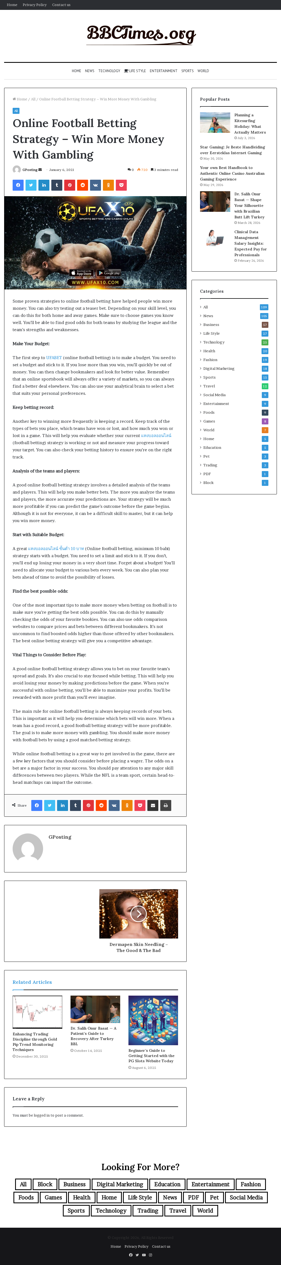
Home (12, 4)
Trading (210, 465)
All (33, 99)
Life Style (137, 71)
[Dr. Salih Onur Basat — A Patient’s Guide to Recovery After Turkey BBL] (95, 1009)
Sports (187, 71)
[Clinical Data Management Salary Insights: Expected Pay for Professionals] (215, 237)
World (203, 71)
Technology (109, 71)
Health (209, 351)
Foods (209, 412)
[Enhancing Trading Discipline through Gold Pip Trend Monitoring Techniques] (37, 1012)
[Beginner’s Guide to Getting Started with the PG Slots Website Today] (153, 1020)
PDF (207, 474)
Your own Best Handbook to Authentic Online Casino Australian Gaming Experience (232, 173)
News (89, 71)
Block (208, 482)
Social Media (214, 395)
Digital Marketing (219, 368)
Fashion (210, 359)
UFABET (54, 357)
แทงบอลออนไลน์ (156, 435)
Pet (206, 456)
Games (209, 421)
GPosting (30, 170)
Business (211, 324)
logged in (42, 1115)
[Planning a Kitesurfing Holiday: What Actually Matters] (215, 122)
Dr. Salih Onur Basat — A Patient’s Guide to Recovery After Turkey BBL (93, 1036)
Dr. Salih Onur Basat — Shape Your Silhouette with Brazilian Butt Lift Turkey (249, 205)
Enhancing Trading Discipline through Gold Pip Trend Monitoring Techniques (35, 1042)
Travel (209, 386)
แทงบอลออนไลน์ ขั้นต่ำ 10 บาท (56, 548)
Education (212, 447)
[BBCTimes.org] (140, 36)
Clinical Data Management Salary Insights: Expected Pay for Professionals (250, 243)
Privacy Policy (35, 4)
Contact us (61, 4)
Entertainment (164, 71)
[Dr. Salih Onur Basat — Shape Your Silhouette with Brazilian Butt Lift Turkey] (215, 201)
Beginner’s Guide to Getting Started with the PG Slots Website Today (151, 1055)
